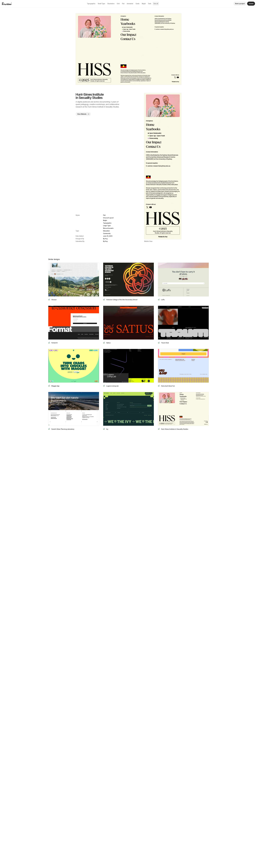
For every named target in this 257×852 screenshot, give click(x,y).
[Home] (7, 3)
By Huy (105, 238)
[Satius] (128, 323)
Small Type (101, 3)
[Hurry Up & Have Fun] (183, 366)
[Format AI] (73, 323)
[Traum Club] (183, 323)
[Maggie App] (73, 366)
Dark (149, 3)
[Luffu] (183, 279)
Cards (137, 3)
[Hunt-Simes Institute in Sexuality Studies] (183, 409)
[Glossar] (73, 279)
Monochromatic (108, 228)
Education (106, 231)
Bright (144, 3)
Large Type (107, 225)
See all (155, 3)
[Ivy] (128, 409)
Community (107, 233)
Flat (123, 3)
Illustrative (110, 3)
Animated (130, 3)
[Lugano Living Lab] (128, 366)
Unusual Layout (108, 218)
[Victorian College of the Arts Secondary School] (128, 279)
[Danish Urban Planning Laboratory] (73, 409)
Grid (118, 3)
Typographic (91, 3)
